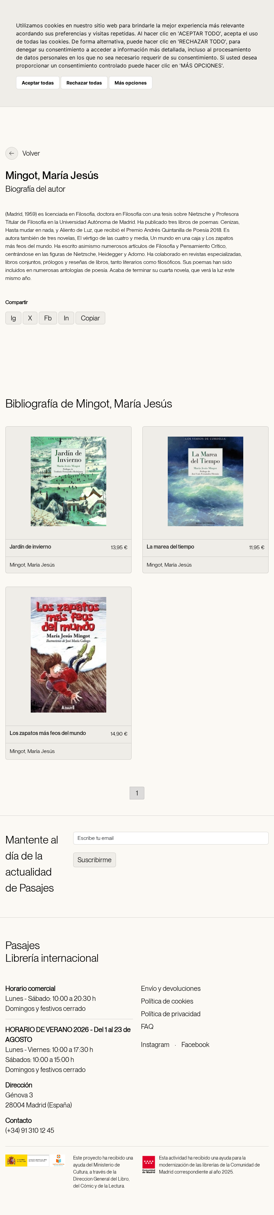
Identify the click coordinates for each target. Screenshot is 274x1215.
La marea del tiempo (170, 547)
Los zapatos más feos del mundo (48, 733)
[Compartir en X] (31, 317)
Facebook (195, 1045)
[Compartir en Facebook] (48, 317)
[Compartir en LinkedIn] (67, 317)
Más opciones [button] (131, 83)
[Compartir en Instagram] (14, 317)
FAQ (147, 1027)
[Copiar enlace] (90, 317)
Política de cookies (167, 1001)
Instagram (155, 1045)
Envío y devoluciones (170, 988)
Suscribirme (95, 860)
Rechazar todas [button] (84, 83)
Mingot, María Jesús (32, 565)
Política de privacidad (170, 1014)
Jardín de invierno (30, 547)
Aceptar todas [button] (38, 83)
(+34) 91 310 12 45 (29, 1130)
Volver (30, 153)
